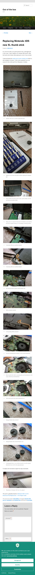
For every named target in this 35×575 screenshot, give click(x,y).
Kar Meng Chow (17, 500)
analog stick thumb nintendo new (20, 58)
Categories (10, 28)
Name (8, 538)
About (20, 28)
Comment (8, 518)
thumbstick (9, 500)
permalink (29, 500)
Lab (16, 28)
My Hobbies (16, 498)
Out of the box (9, 9)
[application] (17, 558)
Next (30, 33)
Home (4, 28)
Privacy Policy (27, 28)
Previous (5, 33)
